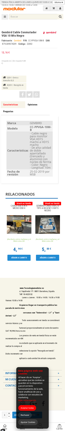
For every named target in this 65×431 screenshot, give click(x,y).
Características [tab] (10, 104)
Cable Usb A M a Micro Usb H (19, 207)
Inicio (4, 428)
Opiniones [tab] (32, 104)
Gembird (18, 40)
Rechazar (25, 415)
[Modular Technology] (14, 9)
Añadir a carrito (19, 258)
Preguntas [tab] (8, 111)
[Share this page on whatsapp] (36, 94)
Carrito (59, 428)
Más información (27, 400)
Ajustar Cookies (28, 422)
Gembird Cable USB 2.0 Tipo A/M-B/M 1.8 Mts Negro (47, 208)
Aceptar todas (27, 407)
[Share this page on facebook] (22, 94)
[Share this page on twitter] (29, 94)
